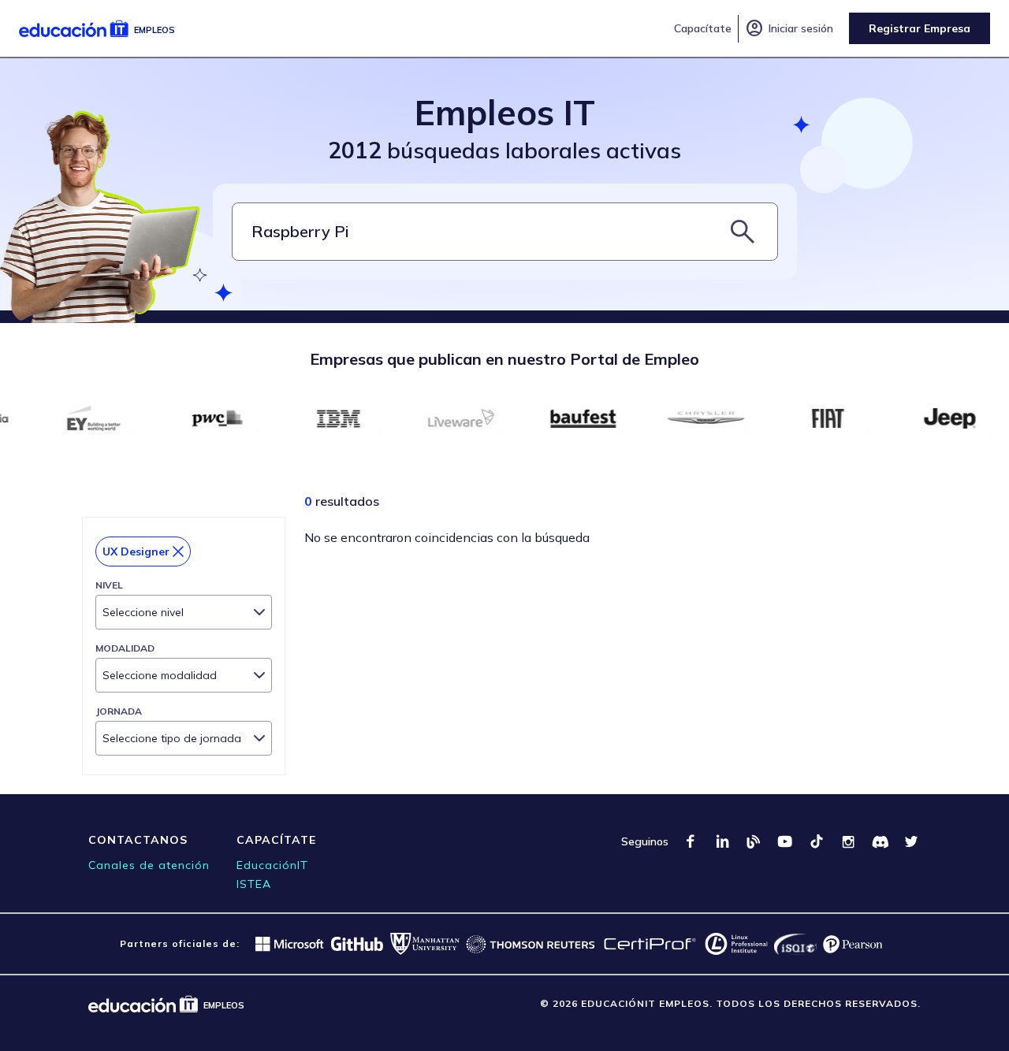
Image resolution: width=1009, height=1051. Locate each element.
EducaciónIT (272, 865)
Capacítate (703, 28)
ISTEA (253, 884)
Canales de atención (149, 865)
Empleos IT (505, 112)
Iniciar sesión (789, 28)
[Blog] (753, 841)
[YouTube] (785, 841)
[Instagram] (848, 841)
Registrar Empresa (919, 28)
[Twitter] (911, 841)
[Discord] (879, 841)
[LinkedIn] (722, 841)
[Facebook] (690, 841)
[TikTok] (816, 841)
